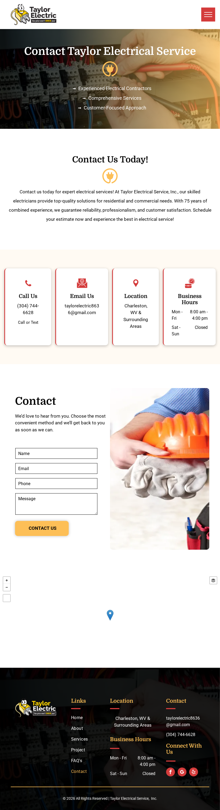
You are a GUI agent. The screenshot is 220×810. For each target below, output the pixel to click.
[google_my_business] (182, 773)
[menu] (208, 15)
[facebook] (170, 773)
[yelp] (193, 773)
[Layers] (213, 580)
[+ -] (110, 621)
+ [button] (6, 580)
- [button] (6, 587)
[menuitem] (91, 717)
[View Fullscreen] (6, 598)
